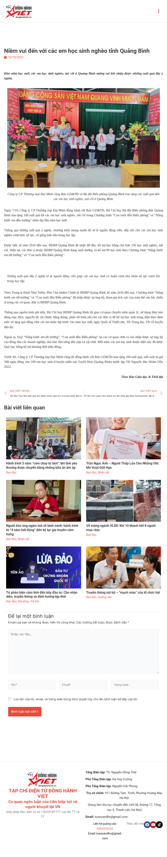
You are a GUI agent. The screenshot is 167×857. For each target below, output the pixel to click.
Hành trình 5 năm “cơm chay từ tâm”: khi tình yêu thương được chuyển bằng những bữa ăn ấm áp (41, 465)
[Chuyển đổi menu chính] (158, 11)
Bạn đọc (11, 472)
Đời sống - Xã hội (28, 601)
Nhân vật (103, 472)
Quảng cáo (105, 597)
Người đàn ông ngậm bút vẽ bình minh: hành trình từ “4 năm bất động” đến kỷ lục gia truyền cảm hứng (42, 530)
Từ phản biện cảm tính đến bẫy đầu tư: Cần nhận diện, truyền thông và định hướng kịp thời (41, 595)
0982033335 (105, 828)
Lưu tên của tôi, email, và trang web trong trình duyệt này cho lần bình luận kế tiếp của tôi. (76, 699)
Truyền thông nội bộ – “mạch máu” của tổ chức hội (123, 592)
